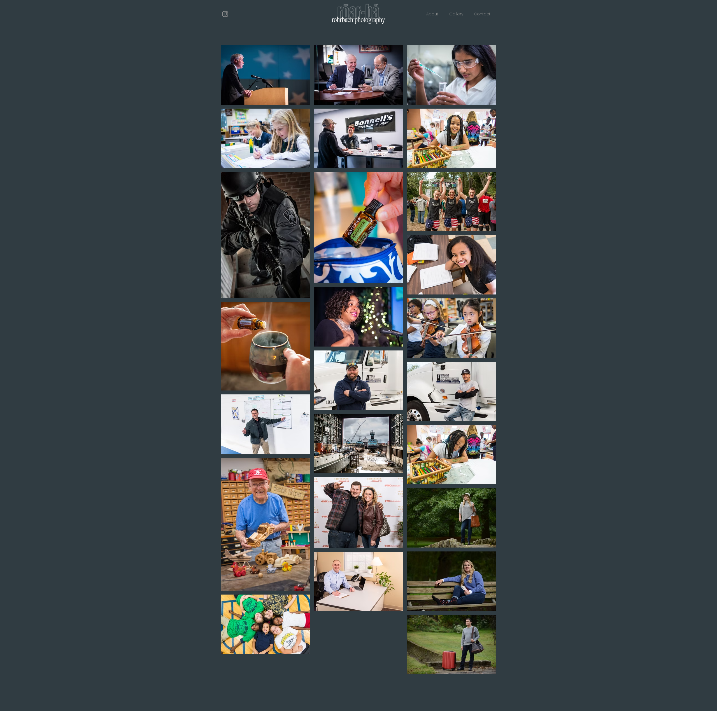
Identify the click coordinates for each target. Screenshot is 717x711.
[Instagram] (225, 14)
